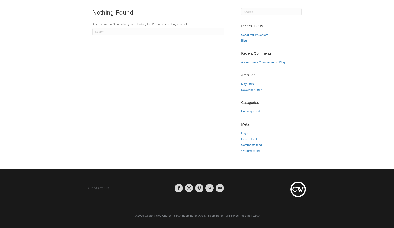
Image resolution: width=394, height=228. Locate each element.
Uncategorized (250, 111)
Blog (244, 40)
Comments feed (251, 144)
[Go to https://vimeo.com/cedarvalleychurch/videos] (199, 188)
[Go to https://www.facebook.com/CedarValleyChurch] (179, 188)
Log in (245, 133)
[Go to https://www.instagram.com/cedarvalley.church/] (189, 188)
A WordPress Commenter (257, 62)
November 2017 (251, 89)
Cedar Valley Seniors (254, 34)
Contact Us (98, 188)
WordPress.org (251, 150)
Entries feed (249, 139)
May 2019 (247, 84)
